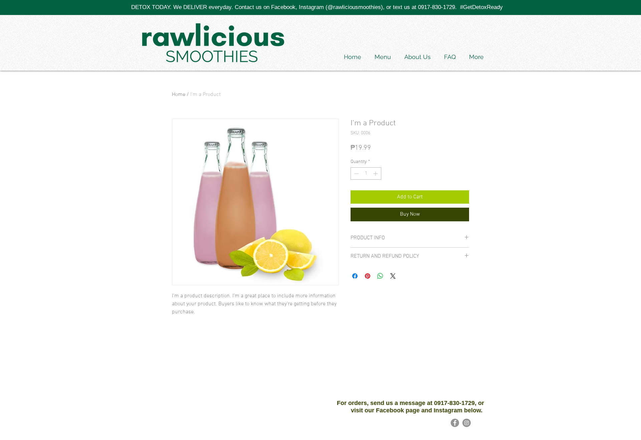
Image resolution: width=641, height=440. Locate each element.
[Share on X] (393, 276)
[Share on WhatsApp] (380, 276)
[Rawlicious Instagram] (466, 423)
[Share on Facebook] (355, 276)
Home (178, 94)
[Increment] (376, 173)
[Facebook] (455, 423)
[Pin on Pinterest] (368, 276)
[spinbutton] (366, 173)
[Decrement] (356, 173)
